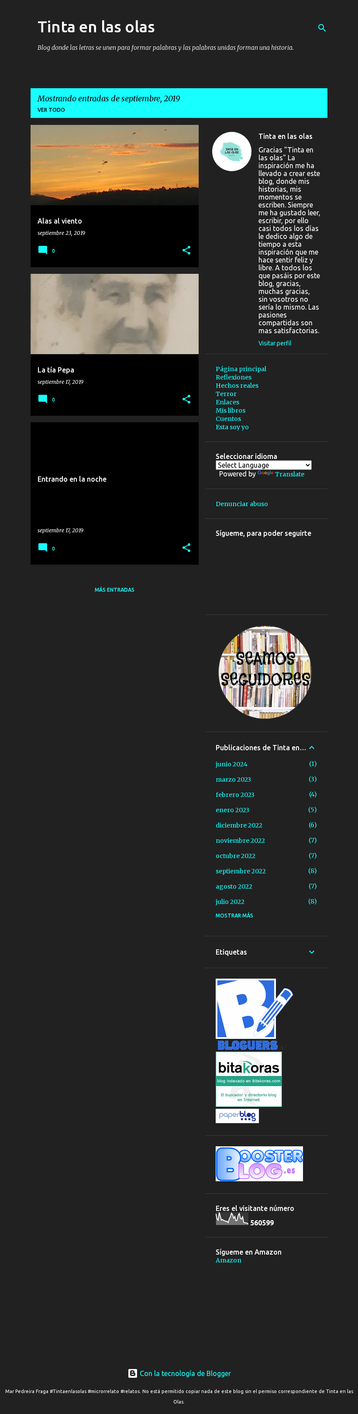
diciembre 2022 (239, 825)
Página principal (241, 369)
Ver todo (51, 110)
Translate (289, 474)
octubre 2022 (235, 856)
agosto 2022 (234, 886)
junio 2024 (232, 764)
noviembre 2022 (240, 841)
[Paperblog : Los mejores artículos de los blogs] (237, 1121)
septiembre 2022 (241, 871)
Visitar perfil (275, 343)
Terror (226, 394)
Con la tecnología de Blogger (184, 1373)
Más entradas (114, 590)
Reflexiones (233, 377)
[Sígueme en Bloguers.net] (254, 1048)
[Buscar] (322, 27)
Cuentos (228, 419)
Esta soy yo (232, 427)
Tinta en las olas (96, 26)
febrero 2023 (235, 795)
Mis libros (230, 410)
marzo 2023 (233, 779)
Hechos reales (237, 386)
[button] (186, 251)
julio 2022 (230, 902)
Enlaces (227, 402)
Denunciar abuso (242, 504)
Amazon (228, 1260)
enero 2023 (232, 810)
